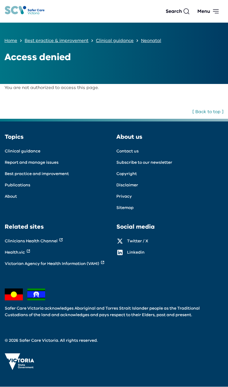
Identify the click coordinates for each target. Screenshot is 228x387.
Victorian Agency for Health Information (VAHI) (52, 263)
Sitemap (125, 207)
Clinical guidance (115, 40)
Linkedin (136, 252)
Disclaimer (127, 185)
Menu (203, 11)
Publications (17, 185)
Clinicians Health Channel (31, 241)
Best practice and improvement (37, 174)
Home (10, 40)
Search (174, 11)
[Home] (25, 11)
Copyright (126, 174)
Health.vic (15, 252)
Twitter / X (137, 241)
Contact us (127, 151)
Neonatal (151, 40)
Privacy (124, 196)
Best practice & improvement (56, 40)
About (11, 196)
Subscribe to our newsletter (144, 162)
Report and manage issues (31, 162)
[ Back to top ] (208, 112)
